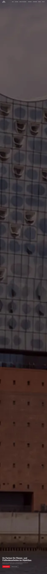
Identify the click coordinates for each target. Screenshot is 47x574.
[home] (3, 2)
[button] (23, 1)
